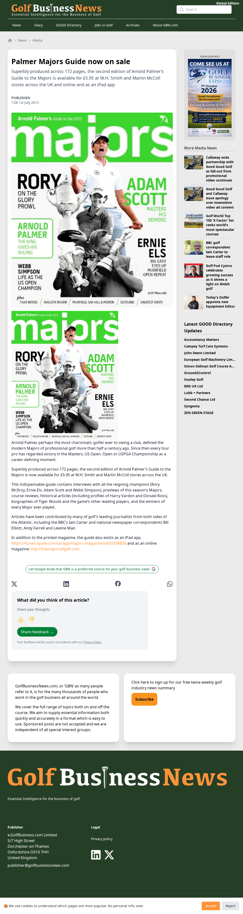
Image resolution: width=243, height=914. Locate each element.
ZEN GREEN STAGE (199, 412)
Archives (133, 25)
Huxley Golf (193, 379)
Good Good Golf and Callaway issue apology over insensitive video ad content (220, 198)
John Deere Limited (200, 353)
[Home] (10, 40)
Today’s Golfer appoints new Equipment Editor (220, 302)
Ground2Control (197, 373)
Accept (211, 906)
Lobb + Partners (197, 392)
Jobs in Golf (104, 25)
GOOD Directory (68, 25)
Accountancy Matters (201, 339)
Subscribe (144, 699)
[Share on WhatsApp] (170, 584)
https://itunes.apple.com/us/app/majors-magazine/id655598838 (68, 543)
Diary (38, 25)
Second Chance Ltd (199, 399)
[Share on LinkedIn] (66, 584)
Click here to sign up (149, 682)
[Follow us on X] (109, 854)
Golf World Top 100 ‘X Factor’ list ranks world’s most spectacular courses (220, 225)
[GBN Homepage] (90, 9)
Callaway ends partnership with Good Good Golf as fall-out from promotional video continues (220, 168)
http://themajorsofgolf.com (54, 549)
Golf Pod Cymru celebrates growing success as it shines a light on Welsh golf (219, 277)
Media (37, 40)
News (16, 25)
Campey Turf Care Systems (206, 346)
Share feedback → (37, 631)
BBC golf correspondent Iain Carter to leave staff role (218, 249)
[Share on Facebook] (118, 584)
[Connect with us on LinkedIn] (97, 854)
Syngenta (192, 406)
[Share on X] (14, 584)
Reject (230, 906)
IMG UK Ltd (193, 386)
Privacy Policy (92, 642)
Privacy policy (101, 839)
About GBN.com (165, 25)
